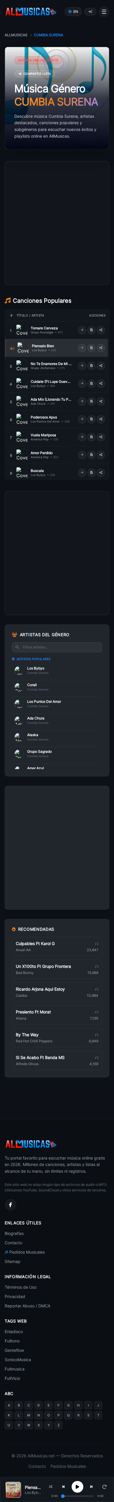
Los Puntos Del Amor (45, 421)
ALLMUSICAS (16, 35)
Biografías (14, 1233)
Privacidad (15, 1296)
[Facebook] (10, 1205)
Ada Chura (38, 403)
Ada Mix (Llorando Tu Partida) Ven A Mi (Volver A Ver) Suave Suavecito (51, 399)
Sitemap (12, 1261)
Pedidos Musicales (27, 1252)
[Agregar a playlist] (82, 330)
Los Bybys (39, 350)
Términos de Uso (21, 1287)
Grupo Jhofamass (43, 368)
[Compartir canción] (101, 330)
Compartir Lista (37, 73)
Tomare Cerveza (44, 328)
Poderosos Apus (44, 417)
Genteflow (14, 1350)
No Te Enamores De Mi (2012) (51, 363)
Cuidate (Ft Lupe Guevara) (51, 381)
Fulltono (12, 1340)
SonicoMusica (18, 1359)
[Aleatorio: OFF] (50, 1486)
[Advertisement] (57, 249)
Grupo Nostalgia (42, 332)
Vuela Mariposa (43, 435)
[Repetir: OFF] (104, 1486)
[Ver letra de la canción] (91, 330)
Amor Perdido (42, 453)
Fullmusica (15, 1368)
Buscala (37, 470)
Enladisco (14, 1331)
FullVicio (12, 1378)
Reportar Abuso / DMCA (27, 1305)
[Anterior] (63, 1486)
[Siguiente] (91, 1486)
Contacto (13, 1242)
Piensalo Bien (43, 346)
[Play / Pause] (77, 1487)
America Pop (40, 439)
